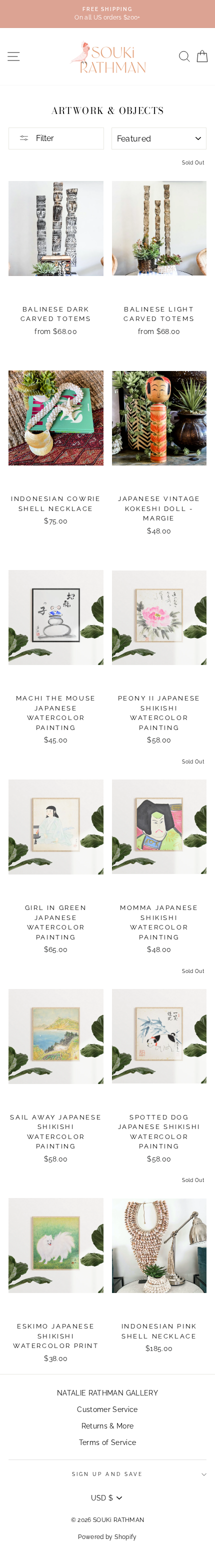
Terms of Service (107, 1442)
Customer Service (107, 1410)
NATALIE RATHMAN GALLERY (107, 1393)
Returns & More (108, 1426)
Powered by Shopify (107, 1537)
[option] (107, 14)
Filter (44, 138)
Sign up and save (107, 1474)
